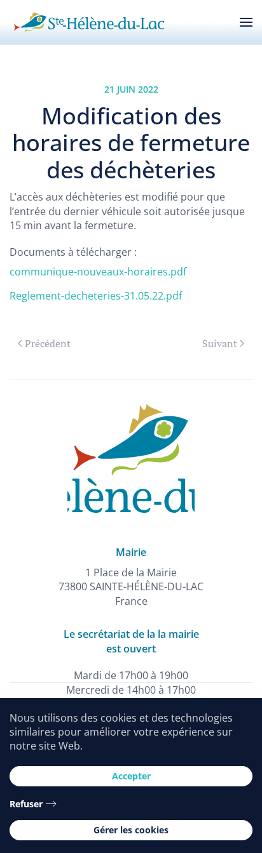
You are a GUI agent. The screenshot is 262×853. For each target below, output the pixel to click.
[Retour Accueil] (89, 22)
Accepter (131, 776)
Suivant (219, 343)
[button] (246, 22)
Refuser (26, 804)
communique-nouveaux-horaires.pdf (98, 272)
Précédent (48, 343)
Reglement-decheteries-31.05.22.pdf (96, 296)
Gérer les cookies (131, 830)
